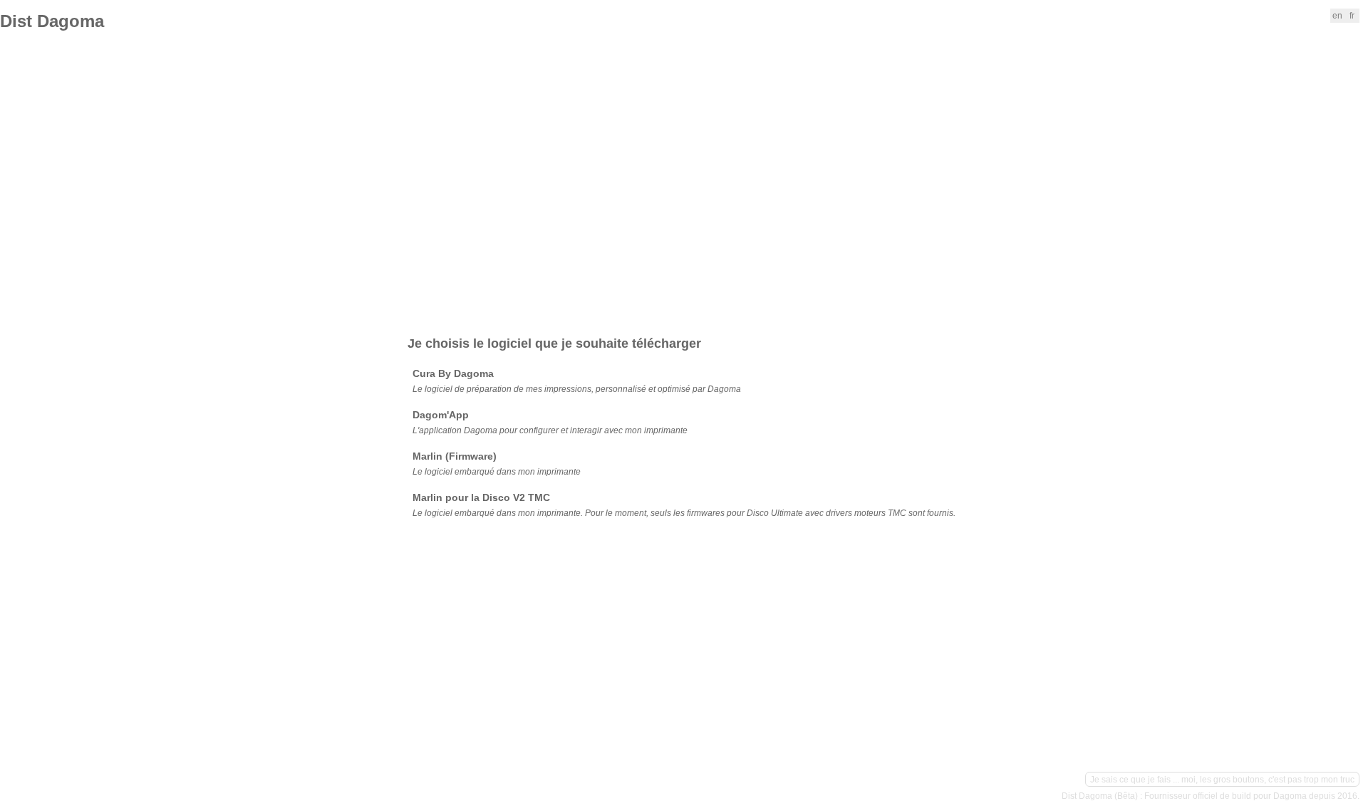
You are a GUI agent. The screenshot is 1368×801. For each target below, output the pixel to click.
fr (1351, 16)
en (1337, 16)
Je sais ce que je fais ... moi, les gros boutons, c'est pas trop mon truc (1222, 780)
